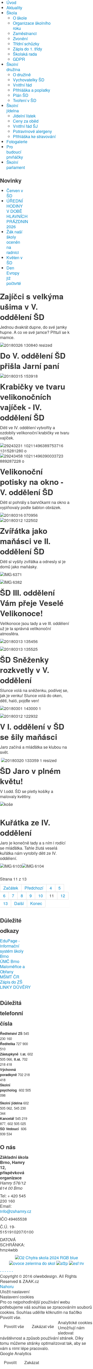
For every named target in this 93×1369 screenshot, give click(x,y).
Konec (36, 903)
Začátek (10, 888)
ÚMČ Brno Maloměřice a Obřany (12, 966)
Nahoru (7, 1286)
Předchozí (34, 888)
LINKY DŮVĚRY (15, 987)
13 (5, 903)
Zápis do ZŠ (11, 982)
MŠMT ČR (9, 976)
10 (40, 896)
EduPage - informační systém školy (12, 946)
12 (62, 896)
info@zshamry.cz (15, 1211)
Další (19, 903)
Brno (4, 956)
